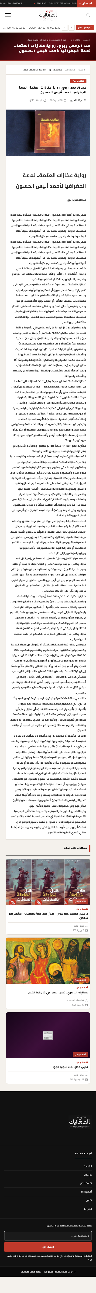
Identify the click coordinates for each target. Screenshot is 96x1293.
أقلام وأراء (86, 1191)
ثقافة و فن (75, 40)
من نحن (88, 1174)
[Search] (88, 15)
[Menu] (8, 15)
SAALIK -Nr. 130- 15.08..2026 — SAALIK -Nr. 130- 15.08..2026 (65, 3)
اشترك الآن (48, 1247)
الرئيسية (86, 40)
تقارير (89, 1200)
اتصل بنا (88, 1208)
